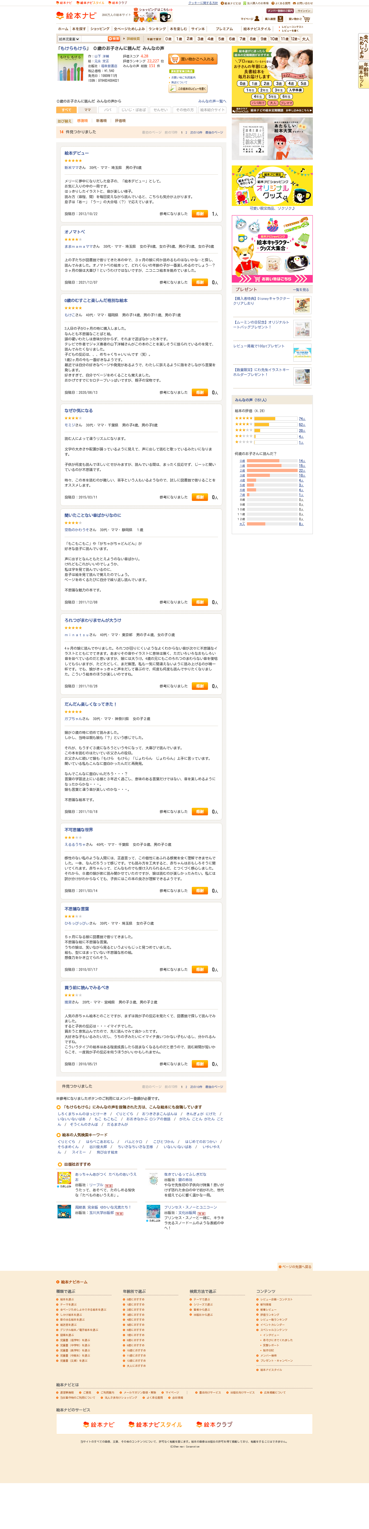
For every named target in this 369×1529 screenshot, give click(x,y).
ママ (87, 109)
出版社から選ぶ (203, 1314)
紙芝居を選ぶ (68, 1324)
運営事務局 (67, 1392)
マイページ (172, 1392)
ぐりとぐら (124, 1114)
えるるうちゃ (75, 844)
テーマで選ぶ (202, 1299)
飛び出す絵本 (107, 1152)
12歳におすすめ (136, 1360)
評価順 (120, 121)
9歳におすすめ (136, 1345)
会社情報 (177, 1397)
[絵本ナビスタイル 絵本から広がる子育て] (90, 2)
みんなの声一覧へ (212, 101)
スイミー (79, 1152)
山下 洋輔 (102, 56)
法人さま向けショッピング (121, 1397)
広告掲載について (275, 1392)
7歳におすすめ (136, 1335)
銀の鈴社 (185, 1180)
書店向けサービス (210, 1392)
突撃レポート (271, 1345)
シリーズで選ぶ (203, 1304)
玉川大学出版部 (101, 1213)
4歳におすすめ (136, 1319)
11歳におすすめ (136, 1355)
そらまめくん (68, 1147)
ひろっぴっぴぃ (77, 923)
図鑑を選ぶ (67, 1335)
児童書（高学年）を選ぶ (75, 1350)
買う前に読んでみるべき (87, 987)
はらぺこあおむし (100, 1142)
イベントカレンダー (272, 1324)
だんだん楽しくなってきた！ (91, 704)
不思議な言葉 (77, 909)
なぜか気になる (79, 410)
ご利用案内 (107, 1392)
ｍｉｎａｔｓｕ (77, 635)
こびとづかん (163, 1142)
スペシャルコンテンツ (273, 1329)
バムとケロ (133, 1142)
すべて (66, 109)
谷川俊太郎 (98, 1147)
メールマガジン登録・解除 (140, 1392)
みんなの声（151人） (252, 400)
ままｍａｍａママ (79, 246)
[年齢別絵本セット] (363, 85)
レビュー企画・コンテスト (276, 1299)
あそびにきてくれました (278, 1340)
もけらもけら (73, 48)
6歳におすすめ (136, 1329)
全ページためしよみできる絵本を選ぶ (83, 1309)
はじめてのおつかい (201, 1142)
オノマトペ (75, 232)
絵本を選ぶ (67, 1299)
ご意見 (87, 1392)
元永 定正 (102, 61)
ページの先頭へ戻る (296, 1266)
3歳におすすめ (136, 1314)
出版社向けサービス (242, 1392)
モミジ (70, 425)
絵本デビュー (77, 153)
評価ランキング (269, 1314)
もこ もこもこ (106, 1119)
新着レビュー (268, 1309)
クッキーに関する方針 (203, 2)
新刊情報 (265, 1304)
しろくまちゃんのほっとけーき (82, 1114)
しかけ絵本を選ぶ (71, 1314)
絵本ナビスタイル (271, 1369)
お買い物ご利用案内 (183, 77)
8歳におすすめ (136, 1340)
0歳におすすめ (136, 1299)
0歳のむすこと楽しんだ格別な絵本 (96, 300)
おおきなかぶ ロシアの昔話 (148, 1119)
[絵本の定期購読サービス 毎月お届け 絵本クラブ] (117, 2)
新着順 (101, 121)
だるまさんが (117, 1124)
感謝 (200, 214)
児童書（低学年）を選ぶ (75, 1340)
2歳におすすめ (136, 1309)
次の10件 (196, 132)
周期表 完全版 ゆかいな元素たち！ (103, 1207)
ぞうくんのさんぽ (84, 1124)
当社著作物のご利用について (77, 1397)
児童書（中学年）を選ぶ (75, 1345)
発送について (179, 82)
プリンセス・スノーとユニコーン (190, 1207)
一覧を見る (301, 289)
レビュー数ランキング (273, 1319)
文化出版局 (187, 1213)
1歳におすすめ (136, 1304)
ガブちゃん (73, 719)
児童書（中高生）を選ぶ (75, 1355)
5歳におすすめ (136, 1324)
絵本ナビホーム (74, 1282)
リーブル (96, 1185)
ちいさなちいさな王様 (135, 1147)
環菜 (68, 1002)
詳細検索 (133, 38)
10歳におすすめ (136, 1350)
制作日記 (268, 1350)
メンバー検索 (268, 1355)
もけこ (70, 315)
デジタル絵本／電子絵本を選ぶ (79, 1329)
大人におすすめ (136, 1365)
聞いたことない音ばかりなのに (93, 515)
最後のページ (214, 132)
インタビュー (271, 1335)
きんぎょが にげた (201, 1114)
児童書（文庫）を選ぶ (73, 1360)
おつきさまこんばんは (159, 1114)
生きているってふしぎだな (185, 1174)
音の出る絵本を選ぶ (72, 1319)
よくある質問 (155, 1397)
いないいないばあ (72, 1119)
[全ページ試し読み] (363, 57)
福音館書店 (109, 65)
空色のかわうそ (77, 530)
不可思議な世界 (79, 830)
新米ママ (72, 167)
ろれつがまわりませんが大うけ (93, 620)
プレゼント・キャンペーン (276, 1360)
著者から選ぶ (202, 1309)
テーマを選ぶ (68, 1304)
